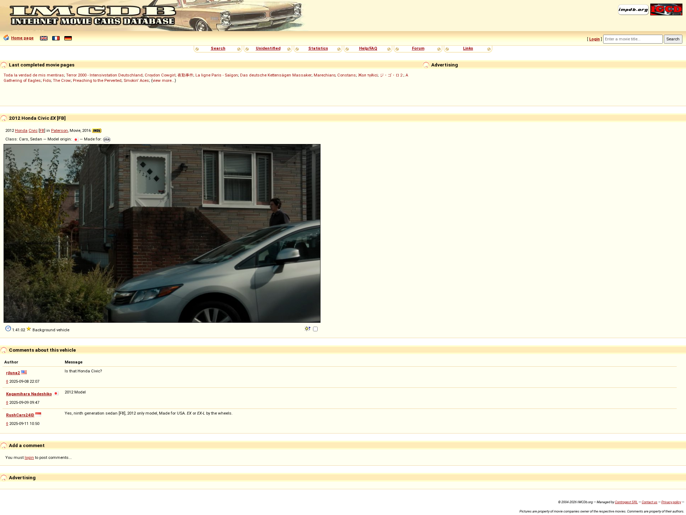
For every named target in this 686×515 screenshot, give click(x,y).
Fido (47, 80)
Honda (21, 130)
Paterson (59, 130)
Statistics (318, 48)
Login (594, 38)
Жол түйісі (368, 75)
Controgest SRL (626, 502)
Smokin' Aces (136, 80)
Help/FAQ (368, 48)
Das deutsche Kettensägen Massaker (276, 75)
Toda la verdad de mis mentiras (34, 75)
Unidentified (268, 48)
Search (218, 48)
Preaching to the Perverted (97, 80)
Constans (346, 75)
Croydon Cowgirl (160, 75)
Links (468, 48)
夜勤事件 (185, 75)
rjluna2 (13, 372)
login (29, 457)
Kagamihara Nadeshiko (29, 393)
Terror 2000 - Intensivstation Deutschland (104, 75)
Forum (418, 48)
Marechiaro (324, 75)
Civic (33, 130)
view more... (164, 80)
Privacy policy (671, 502)
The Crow (62, 80)
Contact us (649, 502)
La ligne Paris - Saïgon (216, 75)
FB (42, 130)
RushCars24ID (20, 414)
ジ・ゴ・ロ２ (391, 75)
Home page (22, 37)
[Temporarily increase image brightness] (308, 328)
